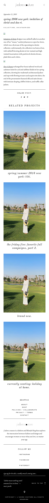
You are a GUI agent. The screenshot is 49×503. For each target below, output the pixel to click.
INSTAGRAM (24, 454)
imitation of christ (10, 39)
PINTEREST (24, 465)
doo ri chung (8, 66)
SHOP (24, 407)
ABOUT (24, 404)
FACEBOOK (25, 460)
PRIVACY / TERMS (24, 412)
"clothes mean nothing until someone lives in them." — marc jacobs (13, 483)
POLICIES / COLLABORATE (24, 410)
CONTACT (24, 415)
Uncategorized (23, 27)
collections (9, 27)
